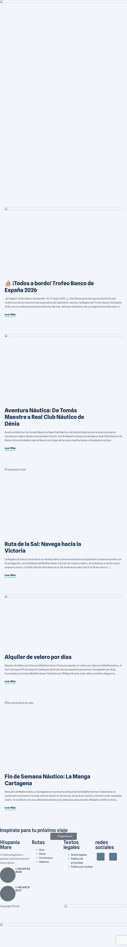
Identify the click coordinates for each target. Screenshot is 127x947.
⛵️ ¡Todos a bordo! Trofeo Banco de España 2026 (49, 286)
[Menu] (48, 2)
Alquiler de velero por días (38, 657)
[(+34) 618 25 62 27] (7, 893)
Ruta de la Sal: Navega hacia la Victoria (43, 547)
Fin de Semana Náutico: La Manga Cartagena (47, 780)
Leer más (10, 314)
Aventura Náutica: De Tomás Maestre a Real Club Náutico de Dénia (44, 417)
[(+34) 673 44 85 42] (7, 875)
